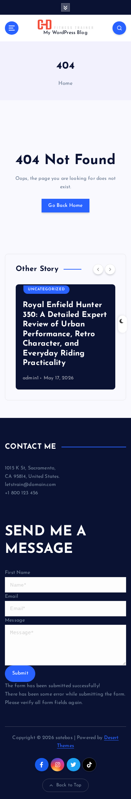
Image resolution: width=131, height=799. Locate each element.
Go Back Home (65, 205)
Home (65, 83)
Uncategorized (46, 289)
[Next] (110, 269)
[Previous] (98, 269)
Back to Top (69, 785)
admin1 (31, 378)
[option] (65, 337)
